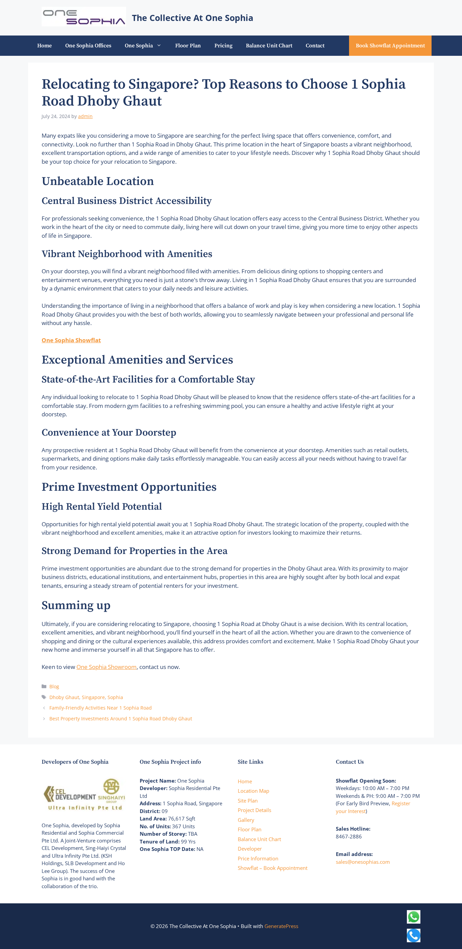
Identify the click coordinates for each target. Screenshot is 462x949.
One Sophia (139, 45)
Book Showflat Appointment (390, 45)
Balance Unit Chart (269, 45)
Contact (315, 45)
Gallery (246, 819)
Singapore (93, 697)
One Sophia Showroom (106, 667)
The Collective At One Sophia (192, 17)
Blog (54, 686)
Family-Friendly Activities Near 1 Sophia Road (100, 707)
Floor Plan (188, 45)
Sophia (115, 697)
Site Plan (248, 800)
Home (44, 45)
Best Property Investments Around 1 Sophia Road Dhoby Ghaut (120, 718)
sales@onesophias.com (363, 861)
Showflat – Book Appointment (272, 867)
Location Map (253, 790)
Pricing (223, 45)
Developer (250, 848)
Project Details (254, 810)
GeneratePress (281, 926)
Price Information (258, 858)
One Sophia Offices (88, 45)
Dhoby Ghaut (64, 697)
